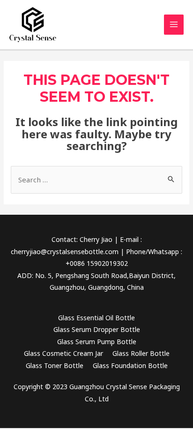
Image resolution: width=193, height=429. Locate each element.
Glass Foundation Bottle (130, 365)
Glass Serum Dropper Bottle (96, 329)
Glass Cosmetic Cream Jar (63, 353)
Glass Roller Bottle (141, 353)
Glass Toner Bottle (54, 365)
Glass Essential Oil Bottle (96, 317)
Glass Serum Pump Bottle (96, 341)
